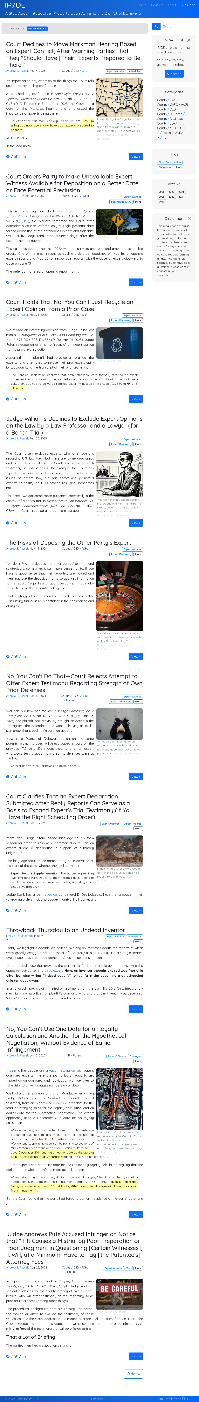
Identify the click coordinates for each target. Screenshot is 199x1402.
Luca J (105, 1152)
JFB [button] (182, 128)
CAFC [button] (75, 196)
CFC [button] (84, 70)
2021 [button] (180, 196)
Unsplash (117, 237)
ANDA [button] (179, 133)
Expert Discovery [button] (121, 201)
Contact (157, 5)
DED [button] (76, 70)
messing (64, 1070)
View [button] (134, 157)
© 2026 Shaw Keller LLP (21, 1399)
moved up (49, 894)
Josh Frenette (105, 1311)
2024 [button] (181, 191)
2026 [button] (161, 191)
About (172, 5)
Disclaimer (97, 1399)
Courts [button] (66, 70)
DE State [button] (176, 114)
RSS (188, 1399)
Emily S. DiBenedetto (19, 936)
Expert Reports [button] (132, 823)
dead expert (54, 970)
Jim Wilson (103, 237)
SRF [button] (84, 314)
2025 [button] (171, 191)
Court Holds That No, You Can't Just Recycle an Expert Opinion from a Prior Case (69, 305)
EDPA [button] (75, 696)
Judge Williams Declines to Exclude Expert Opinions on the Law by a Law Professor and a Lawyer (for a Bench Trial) (74, 425)
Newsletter (171, 1399)
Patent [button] (70, 700)
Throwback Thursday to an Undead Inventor (65, 929)
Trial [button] (128, 1268)
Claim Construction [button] (170, 162)
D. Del (20, 104)
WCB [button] (85, 196)
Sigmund (102, 360)
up (73, 1070)
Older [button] (132, 1373)
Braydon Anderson (128, 753)
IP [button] (62, 700)
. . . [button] (180, 100)
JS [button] (181, 119)
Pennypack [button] (134, 936)
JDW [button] (85, 696)
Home (143, 5)
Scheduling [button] (134, 71)
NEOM (129, 876)
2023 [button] (161, 196)
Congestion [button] (165, 167)
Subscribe (188, 5)
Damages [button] (135, 1056)
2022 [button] (171, 196)
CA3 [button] (172, 100)
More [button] (138, 201)
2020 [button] (162, 201)
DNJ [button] (173, 119)
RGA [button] (85, 548)
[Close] (189, 40)
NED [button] (173, 128)
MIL (102, 641)
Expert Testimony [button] (121, 701)
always (51, 1070)
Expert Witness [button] (115, 71)
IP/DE (15, 5)
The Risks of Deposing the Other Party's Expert (68, 542)
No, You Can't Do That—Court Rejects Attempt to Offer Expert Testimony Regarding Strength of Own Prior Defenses (74, 682)
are (41, 1070)
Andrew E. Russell (17, 70)
